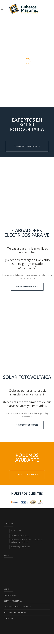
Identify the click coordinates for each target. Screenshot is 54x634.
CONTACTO (8, 618)
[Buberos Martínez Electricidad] (23, 8)
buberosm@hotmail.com (20, 547)
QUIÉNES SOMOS (10, 595)
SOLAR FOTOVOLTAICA (12, 601)
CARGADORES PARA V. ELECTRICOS (17, 606)
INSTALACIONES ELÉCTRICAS (15, 612)
